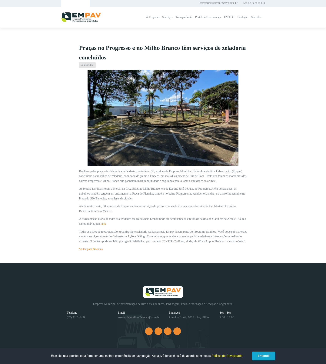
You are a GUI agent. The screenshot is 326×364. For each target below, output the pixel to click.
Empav (81, 17)
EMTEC (229, 17)
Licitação (242, 17)
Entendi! (264, 355)
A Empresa (152, 17)
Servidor (256, 17)
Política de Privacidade (226, 355)
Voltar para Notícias (91, 249)
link (103, 223)
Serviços (167, 17)
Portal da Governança (208, 17)
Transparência (183, 17)
